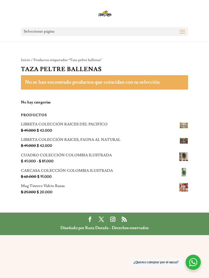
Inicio (25, 60)
